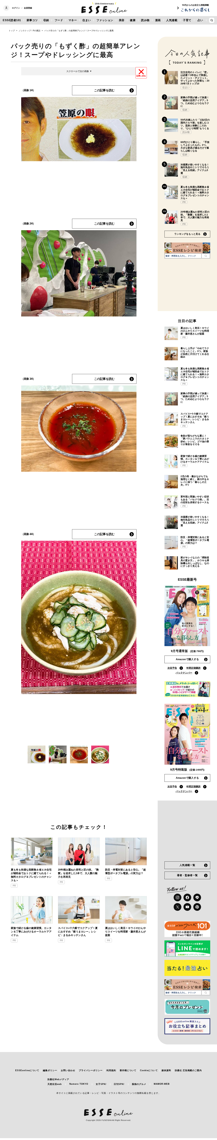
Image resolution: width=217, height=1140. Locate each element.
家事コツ (32, 20)
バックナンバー (184, 672)
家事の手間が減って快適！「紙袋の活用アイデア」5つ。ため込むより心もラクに (195, 101)
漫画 (158, 20)
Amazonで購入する (187, 659)
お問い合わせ (68, 1070)
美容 (121, 20)
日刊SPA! (119, 1084)
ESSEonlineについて (27, 1070)
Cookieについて (149, 1070)
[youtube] (187, 907)
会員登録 (28, 8)
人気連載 (171, 20)
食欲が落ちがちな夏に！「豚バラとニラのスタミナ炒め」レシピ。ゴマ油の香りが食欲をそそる (195, 440)
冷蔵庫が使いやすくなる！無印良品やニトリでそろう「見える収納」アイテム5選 (195, 168)
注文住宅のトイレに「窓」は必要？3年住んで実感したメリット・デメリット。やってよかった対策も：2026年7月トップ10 (195, 78)
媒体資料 (166, 1070)
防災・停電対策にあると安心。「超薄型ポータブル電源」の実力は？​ (125, 871)
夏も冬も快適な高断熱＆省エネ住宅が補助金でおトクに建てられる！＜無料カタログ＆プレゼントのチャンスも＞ (31, 875)
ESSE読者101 (12, 20)
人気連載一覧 (187, 865)
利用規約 (111, 1070)
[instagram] (177, 897)
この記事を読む (104, 90)
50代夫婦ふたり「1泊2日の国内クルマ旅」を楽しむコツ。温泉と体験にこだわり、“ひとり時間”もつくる (195, 124)
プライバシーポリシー (91, 1070)
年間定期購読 (193, 668)
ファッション (104, 20)
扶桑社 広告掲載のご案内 (188, 1070)
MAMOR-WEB (162, 1084)
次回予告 (172, 668)
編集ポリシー (50, 1070)
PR (14, 885)
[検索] (206, 256)
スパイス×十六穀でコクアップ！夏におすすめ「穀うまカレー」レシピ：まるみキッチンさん (78, 932)
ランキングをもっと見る (187, 234)
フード (59, 20)
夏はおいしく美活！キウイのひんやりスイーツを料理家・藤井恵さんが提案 (125, 932)
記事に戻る (141, 76)
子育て (187, 20)
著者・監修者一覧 (187, 875)
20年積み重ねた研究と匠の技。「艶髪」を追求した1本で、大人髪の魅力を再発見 (78, 873)
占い (200, 20)
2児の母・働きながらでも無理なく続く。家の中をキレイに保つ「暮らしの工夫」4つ (195, 480)
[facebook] (187, 897)
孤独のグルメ (139, 1084)
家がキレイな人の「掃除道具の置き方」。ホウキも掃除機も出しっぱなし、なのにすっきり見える (195, 561)
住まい (86, 20)
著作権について (128, 1070)
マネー (72, 20)
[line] (197, 897)
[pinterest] (197, 907)
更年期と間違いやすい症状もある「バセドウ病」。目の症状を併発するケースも (195, 499)
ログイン (16, 8)
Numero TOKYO (78, 1084)
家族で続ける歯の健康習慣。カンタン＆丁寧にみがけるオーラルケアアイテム (31, 932)
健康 (132, 20)
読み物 (145, 20)
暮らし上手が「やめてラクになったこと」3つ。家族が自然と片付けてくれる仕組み (195, 352)
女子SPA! (101, 1084)
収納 (46, 20)
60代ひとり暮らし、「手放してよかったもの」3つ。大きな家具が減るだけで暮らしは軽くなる (195, 146)
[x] (177, 907)
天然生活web (54, 1084)
